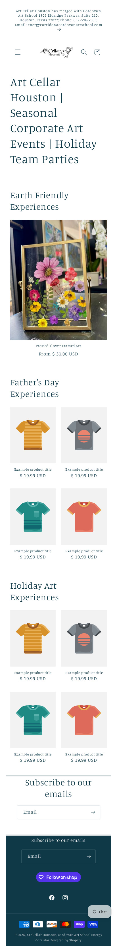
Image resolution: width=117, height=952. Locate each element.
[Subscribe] (93, 812)
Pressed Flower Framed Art (58, 346)
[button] (17, 52)
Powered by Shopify (66, 940)
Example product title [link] (33, 469)
